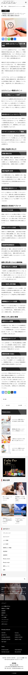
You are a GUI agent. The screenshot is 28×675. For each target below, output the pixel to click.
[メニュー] (25, 2)
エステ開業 (5, 540)
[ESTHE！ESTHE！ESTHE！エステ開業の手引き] (8, 2)
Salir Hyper (3, 641)
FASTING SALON (5, 651)
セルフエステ (6, 536)
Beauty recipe (6, 562)
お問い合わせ (4, 624)
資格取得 (5, 555)
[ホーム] (1, 6)
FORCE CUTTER (18, 637)
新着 (5, 10)
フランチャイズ (6, 533)
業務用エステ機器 (7, 547)
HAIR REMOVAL (18, 649)
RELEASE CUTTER (5, 639)
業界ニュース (6, 566)
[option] (14, 591)
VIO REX (3, 632)
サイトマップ (4, 621)
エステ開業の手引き (5, 606)
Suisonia (17, 632)
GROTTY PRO (18, 639)
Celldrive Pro (17, 635)
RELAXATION (18, 651)
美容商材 (5, 551)
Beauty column (6, 558)
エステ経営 (5, 544)
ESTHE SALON (4, 649)
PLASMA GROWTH (5, 637)
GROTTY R (3, 635)
